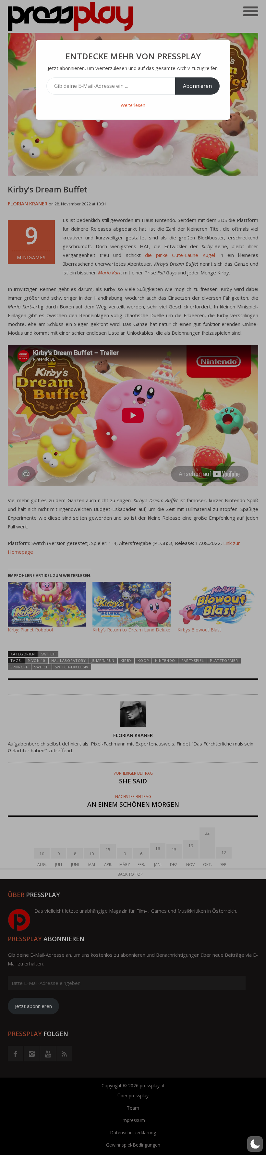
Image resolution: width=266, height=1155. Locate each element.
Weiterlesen (133, 105)
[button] (255, 1144)
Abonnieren (197, 85)
